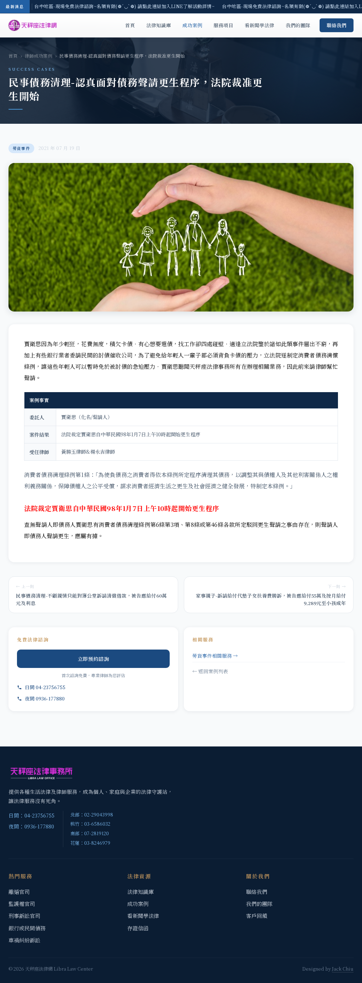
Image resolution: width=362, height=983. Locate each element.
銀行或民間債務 (27, 928)
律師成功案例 (38, 56)
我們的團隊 (298, 25)
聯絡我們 (336, 25)
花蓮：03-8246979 (90, 842)
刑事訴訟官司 (24, 915)
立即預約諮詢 (93, 658)
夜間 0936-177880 (45, 698)
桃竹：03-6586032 (90, 823)
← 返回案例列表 (210, 671)
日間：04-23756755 (31, 815)
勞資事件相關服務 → (215, 655)
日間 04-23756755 (45, 687)
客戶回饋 (256, 915)
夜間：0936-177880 (31, 826)
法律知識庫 (158, 25)
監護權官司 (21, 903)
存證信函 (137, 928)
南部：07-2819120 (89, 833)
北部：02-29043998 (91, 814)
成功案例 (192, 25)
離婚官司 (19, 891)
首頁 (130, 25)
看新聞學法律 (259, 25)
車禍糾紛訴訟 (24, 940)
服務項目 (223, 25)
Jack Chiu (343, 968)
